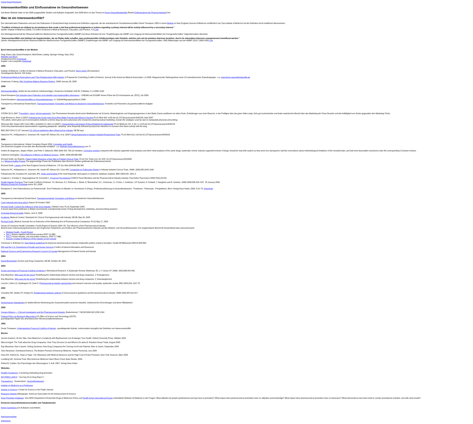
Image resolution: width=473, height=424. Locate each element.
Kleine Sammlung (9, 408)
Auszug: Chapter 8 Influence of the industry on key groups (31, 239)
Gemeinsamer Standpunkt (12, 303)
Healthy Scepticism (9, 373)
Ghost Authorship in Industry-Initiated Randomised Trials (95, 135)
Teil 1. (8, 234)
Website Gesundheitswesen (72, 146)
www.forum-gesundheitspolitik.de (235, 77)
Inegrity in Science (9, 390)
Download (21, 59)
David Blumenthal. (9, 261)
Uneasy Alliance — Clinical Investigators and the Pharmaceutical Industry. (33, 312)
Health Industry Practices (12, 182)
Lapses (17, 165)
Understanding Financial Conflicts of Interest (36, 328)
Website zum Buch (9, 57)
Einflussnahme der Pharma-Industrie (150, 13)
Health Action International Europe (98, 398)
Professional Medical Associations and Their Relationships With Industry (32, 77)
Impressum (6, 421)
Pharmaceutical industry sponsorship (55, 283)
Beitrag (170, 23)
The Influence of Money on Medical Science (39, 155)
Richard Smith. (7, 222)
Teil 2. (9, 237)
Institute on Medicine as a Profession (17, 385)
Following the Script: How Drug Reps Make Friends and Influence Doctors (61, 118)
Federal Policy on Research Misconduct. (18, 316)
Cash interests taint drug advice (14, 203)
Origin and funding (49, 174)
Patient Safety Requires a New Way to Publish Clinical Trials (51, 159)
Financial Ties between (60, 178)
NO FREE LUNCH (9, 377)
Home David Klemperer (11, 2)
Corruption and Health (62, 144)
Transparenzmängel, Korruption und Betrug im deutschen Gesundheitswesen (70, 104)
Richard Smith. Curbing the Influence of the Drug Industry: (26, 207)
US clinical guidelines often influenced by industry (51, 130)
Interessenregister (9, 417)
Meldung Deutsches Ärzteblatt (14, 184)
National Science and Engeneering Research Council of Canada (29, 251)
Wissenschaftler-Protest (15, 161)
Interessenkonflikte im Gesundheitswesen (35, 99)
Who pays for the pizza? (25, 275)
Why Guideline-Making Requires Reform (37, 81)
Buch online (81, 71)
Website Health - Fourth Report (19, 232)
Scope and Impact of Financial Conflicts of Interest (23, 271)
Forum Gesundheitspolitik (116, 13)
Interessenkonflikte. (9, 91)
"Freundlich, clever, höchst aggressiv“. (35, 113)
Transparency (7, 381)
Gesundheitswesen (35, 381)
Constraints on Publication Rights (84, 170)
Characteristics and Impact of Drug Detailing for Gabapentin (88, 124)
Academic (5, 217)
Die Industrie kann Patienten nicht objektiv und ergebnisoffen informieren (47, 95)
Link (96, 30)
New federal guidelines (34, 243)
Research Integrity (9, 394)
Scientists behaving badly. (12, 213)
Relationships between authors (48, 293)
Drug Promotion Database (12, 398)
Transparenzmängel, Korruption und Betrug (56, 198)
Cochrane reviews (92, 151)
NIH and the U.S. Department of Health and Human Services (27, 247)
